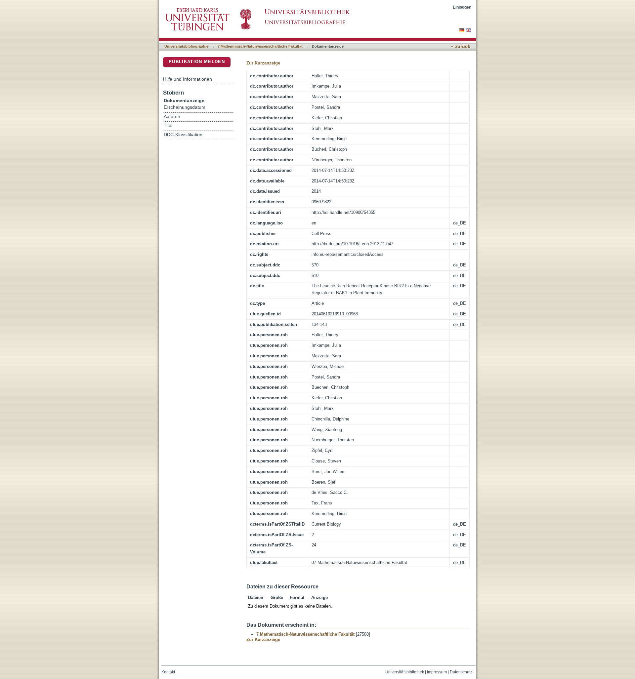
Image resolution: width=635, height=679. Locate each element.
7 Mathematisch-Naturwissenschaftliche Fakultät (260, 46)
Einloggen (462, 7)
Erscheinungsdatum (184, 107)
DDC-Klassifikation (183, 134)
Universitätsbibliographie (186, 46)
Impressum (437, 672)
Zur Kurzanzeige (263, 62)
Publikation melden (197, 61)
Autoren (172, 116)
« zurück (460, 46)
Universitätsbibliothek (404, 672)
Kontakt (168, 672)
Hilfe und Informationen (187, 79)
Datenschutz (461, 672)
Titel (168, 125)
